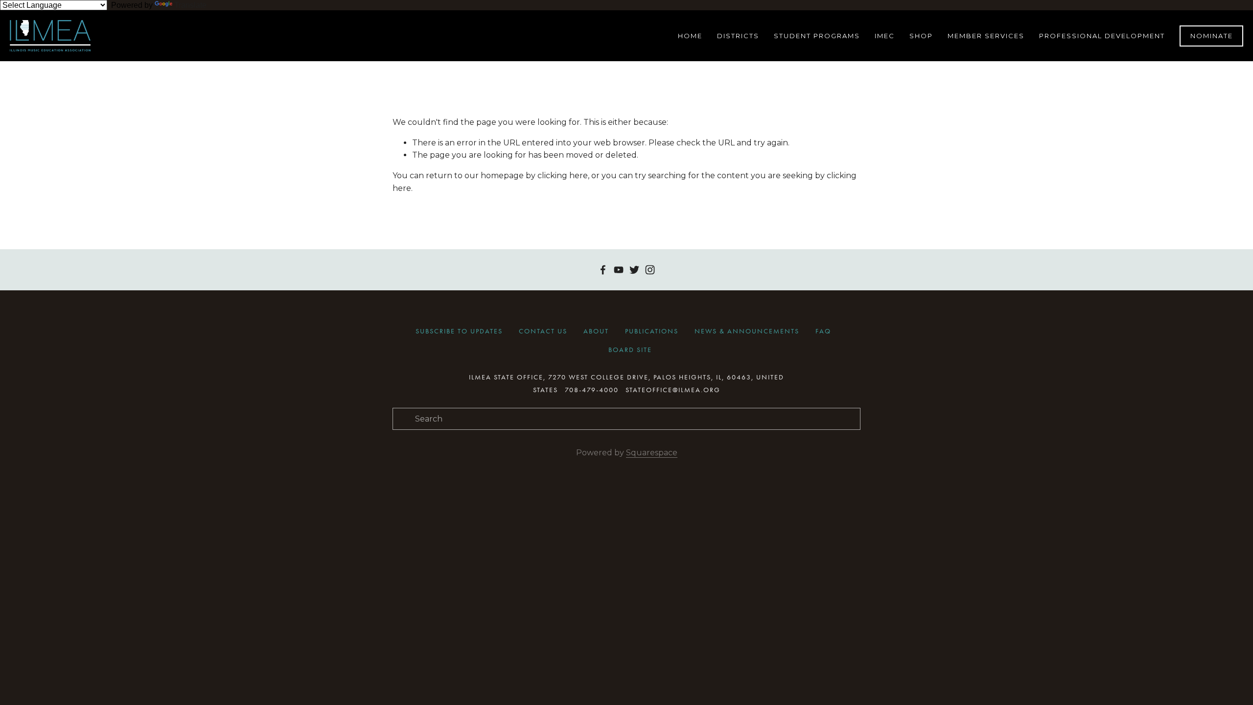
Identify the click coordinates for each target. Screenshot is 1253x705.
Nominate (1211, 36)
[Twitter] (634, 270)
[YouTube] (619, 270)
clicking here (562, 175)
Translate (190, 5)
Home (690, 36)
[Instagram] (650, 270)
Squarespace (651, 452)
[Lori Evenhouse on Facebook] (603, 270)
